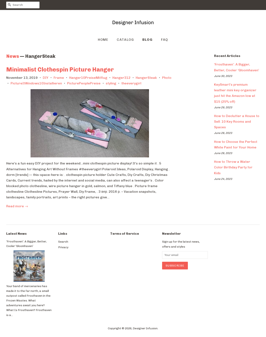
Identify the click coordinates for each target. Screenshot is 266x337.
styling (111, 83)
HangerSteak (146, 78)
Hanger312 (121, 78)
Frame (59, 78)
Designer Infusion (145, 328)
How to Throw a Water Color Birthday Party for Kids (233, 167)
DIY (45, 78)
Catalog (125, 40)
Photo (166, 78)
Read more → (17, 206)
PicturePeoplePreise (84, 83)
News (12, 56)
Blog (147, 40)
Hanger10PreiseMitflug (88, 78)
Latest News (16, 234)
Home (103, 40)
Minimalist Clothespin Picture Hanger (60, 69)
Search (63, 241)
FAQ (164, 40)
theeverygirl (131, 83)
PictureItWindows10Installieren (36, 83)
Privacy (63, 247)
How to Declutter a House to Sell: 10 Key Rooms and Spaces (236, 121)
